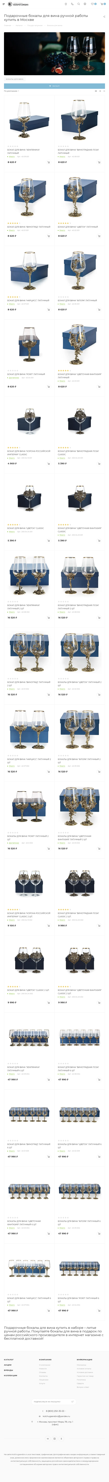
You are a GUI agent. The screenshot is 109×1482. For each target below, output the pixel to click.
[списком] (100, 91)
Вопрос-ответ (83, 1387)
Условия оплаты (84, 1369)
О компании (44, 1365)
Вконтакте (48, 1439)
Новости (43, 1369)
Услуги (42, 1383)
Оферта (80, 1383)
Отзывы (42, 1372)
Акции (8, 1365)
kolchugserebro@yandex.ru (56, 1416)
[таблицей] (104, 91)
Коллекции (10, 1375)
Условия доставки (85, 1372)
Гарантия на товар (85, 1376)
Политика (81, 1380)
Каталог (9, 1360)
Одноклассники (61, 1439)
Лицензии (43, 1380)
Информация (84, 1360)
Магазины (81, 1365)
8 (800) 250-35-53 (55, 1411)
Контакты (43, 1376)
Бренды (8, 1370)
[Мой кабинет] (85, 4)
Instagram (54, 1439)
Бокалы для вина (14, 79)
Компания (45, 1360)
